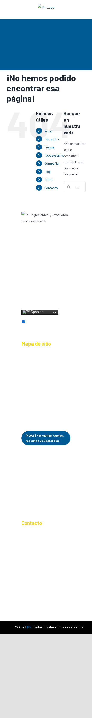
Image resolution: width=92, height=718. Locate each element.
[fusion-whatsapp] (64, 294)
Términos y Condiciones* (39, 506)
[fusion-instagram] (37, 294)
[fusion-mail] (46, 301)
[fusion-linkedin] (46, 294)
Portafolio (51, 139)
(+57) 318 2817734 (40, 548)
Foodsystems (54, 155)
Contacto (51, 188)
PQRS (48, 180)
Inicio (48, 131)
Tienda (49, 147)
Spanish (36, 312)
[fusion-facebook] (27, 294)
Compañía (51, 163)
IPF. (29, 627)
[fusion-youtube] (55, 294)
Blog (47, 171)
